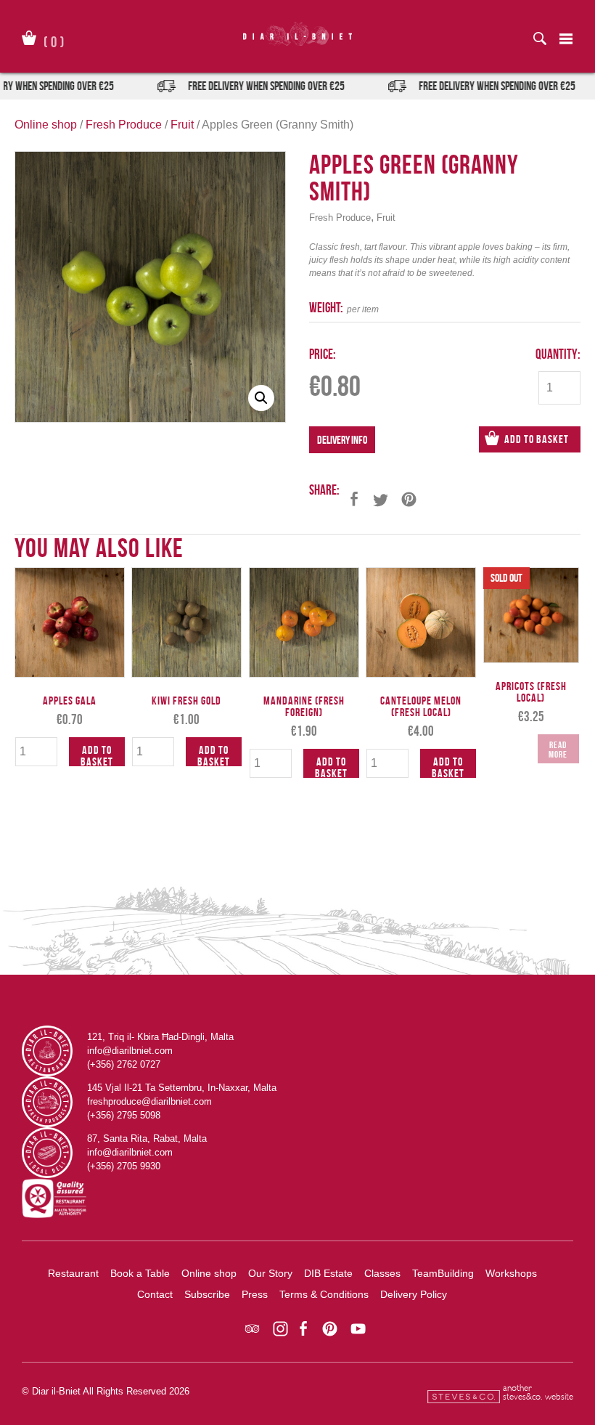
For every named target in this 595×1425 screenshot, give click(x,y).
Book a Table (140, 1273)
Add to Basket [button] (97, 755)
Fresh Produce (124, 124)
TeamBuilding (443, 1273)
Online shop (46, 124)
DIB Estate (328, 1273)
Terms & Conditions (324, 1294)
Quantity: (558, 354)
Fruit (182, 124)
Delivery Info (342, 440)
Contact (155, 1294)
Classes (382, 1273)
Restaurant (73, 1273)
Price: (322, 354)
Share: (324, 490)
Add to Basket (536, 439)
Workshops (511, 1273)
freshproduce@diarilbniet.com (149, 1101)
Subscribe (207, 1294)
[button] (261, 398)
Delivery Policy (413, 1294)
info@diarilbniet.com (130, 1050)
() (54, 39)
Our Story (270, 1273)
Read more (558, 749)
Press (255, 1294)
